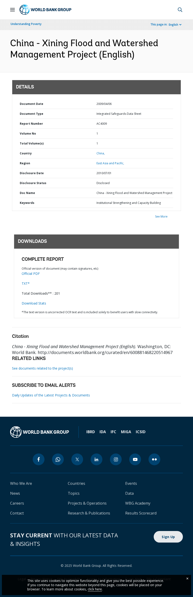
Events (131, 483)
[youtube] (135, 459)
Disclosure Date (32, 173)
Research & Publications (89, 513)
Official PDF (31, 273)
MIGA (126, 431)
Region (25, 163)
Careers (17, 503)
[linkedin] (96, 459)
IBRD (90, 431)
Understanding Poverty (26, 24)
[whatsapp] (58, 459)
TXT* (26, 283)
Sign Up (168, 537)
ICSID (140, 431)
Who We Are (21, 483)
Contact (17, 513)
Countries (76, 483)
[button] (180, 9)
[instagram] (116, 459)
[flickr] (154, 459)
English (173, 25)
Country (26, 153)
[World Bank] (39, 432)
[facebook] (38, 459)
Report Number (31, 124)
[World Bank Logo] (45, 9)
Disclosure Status (33, 183)
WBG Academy (137, 503)
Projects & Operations (87, 503)
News (15, 493)
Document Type (31, 114)
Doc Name (27, 193)
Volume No (28, 134)
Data (129, 493)
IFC (113, 431)
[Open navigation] (12, 9)
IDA (103, 431)
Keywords (27, 203)
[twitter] (77, 459)
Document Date (31, 104)
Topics (74, 493)
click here (95, 589)
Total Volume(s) (32, 143)
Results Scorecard (141, 513)
